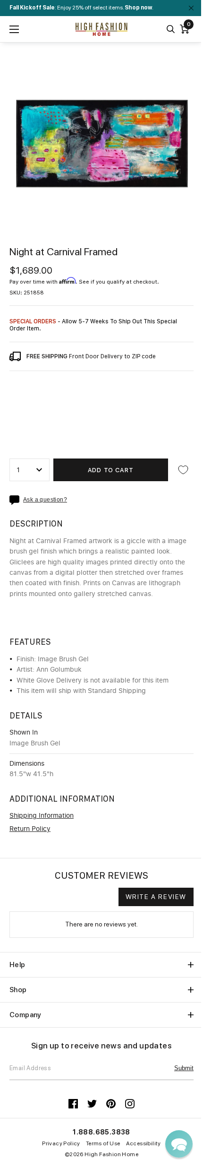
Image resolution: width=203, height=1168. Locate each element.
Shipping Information (41, 816)
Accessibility (143, 1143)
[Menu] (14, 29)
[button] (179, 1144)
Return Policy (30, 829)
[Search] (171, 29)
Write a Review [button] (156, 896)
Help (17, 964)
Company (25, 1015)
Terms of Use (103, 1143)
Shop (18, 990)
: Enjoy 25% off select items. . (81, 7)
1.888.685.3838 (101, 1132)
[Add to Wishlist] (183, 470)
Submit (184, 1068)
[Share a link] (16, 500)
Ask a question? (45, 500)
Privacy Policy (61, 1143)
